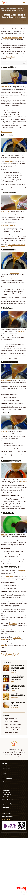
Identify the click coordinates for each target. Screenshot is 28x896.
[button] (24, 2)
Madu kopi (4, 431)
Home (2, 8)
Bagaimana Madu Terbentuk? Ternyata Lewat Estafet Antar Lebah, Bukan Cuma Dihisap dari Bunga (18, 668)
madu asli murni (13, 623)
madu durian (20, 331)
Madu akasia (4, 534)
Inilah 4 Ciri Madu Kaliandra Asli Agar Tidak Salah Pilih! (13, 245)
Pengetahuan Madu (11, 8)
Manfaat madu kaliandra (8, 225)
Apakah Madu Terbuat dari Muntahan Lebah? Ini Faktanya (18, 695)
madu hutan (23, 481)
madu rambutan (14, 272)
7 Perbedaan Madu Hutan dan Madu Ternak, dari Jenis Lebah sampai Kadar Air (18, 687)
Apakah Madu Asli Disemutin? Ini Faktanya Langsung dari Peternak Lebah (18, 704)
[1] (24, 893)
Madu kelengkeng (6, 380)
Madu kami (4, 630)
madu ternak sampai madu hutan (12, 37)
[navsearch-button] (20, 2)
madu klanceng (9, 576)
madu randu (8, 161)
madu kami (4, 645)
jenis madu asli (10, 57)
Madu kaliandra (5, 211)
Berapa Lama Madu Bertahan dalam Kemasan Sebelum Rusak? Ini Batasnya (17, 677)
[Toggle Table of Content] (23, 62)
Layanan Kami (7, 778)
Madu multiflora (5, 86)
